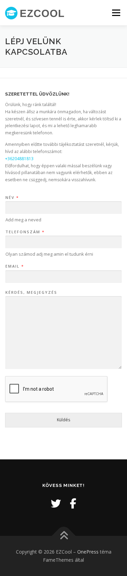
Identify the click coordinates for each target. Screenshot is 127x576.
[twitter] (56, 503)
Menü (115, 13)
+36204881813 (19, 159)
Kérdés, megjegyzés (31, 292)
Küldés (63, 420)
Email (14, 266)
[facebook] (73, 503)
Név (11, 197)
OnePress (88, 551)
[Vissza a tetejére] (63, 536)
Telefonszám (24, 232)
